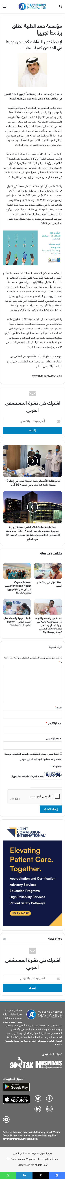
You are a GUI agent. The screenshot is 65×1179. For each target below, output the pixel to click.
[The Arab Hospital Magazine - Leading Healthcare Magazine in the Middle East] (32, 7)
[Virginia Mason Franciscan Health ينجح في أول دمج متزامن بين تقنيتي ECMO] (17, 571)
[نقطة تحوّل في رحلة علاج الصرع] (48, 571)
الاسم (58, 707)
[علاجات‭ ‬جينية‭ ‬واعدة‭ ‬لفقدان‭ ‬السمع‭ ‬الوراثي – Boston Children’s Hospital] (17, 607)
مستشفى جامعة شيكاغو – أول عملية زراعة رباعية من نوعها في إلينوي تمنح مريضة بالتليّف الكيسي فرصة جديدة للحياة (49, 625)
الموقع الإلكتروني (54, 738)
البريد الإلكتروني (54, 723)
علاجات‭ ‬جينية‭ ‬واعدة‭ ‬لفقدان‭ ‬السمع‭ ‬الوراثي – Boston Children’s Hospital (17, 622)
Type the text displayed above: (27, 776)
